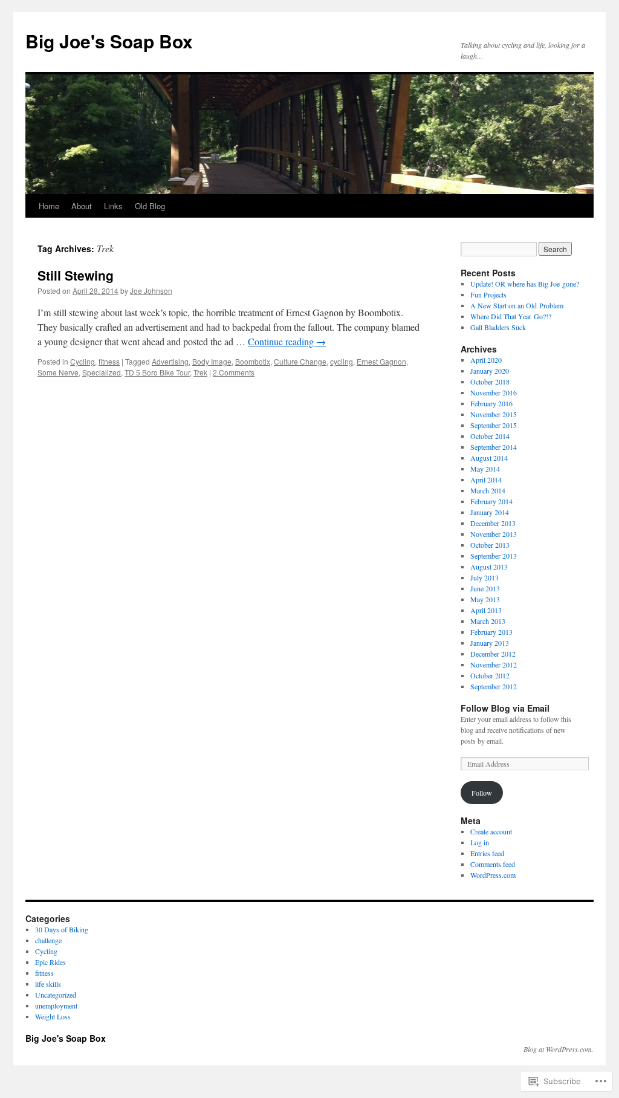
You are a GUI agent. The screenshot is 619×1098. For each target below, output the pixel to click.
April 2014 (486, 479)
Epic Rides (50, 962)
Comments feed (492, 864)
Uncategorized (55, 994)
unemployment (56, 1005)
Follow (482, 793)
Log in (479, 842)
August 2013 (489, 566)
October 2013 (490, 545)
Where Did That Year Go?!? (510, 316)
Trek (200, 372)
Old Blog (150, 206)
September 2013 (493, 555)
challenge (48, 940)
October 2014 (490, 436)
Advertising (170, 361)
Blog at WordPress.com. (558, 1049)
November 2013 (493, 534)
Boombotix (252, 361)
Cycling (82, 361)
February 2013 (491, 632)
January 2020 (489, 370)
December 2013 (493, 523)
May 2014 (485, 468)
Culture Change (300, 361)
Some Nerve (58, 372)
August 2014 (489, 458)
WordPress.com (493, 875)
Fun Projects (488, 294)
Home (49, 206)
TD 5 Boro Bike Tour (157, 372)
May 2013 (485, 599)
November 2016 (493, 392)
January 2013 (489, 643)
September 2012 (493, 686)
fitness (109, 361)
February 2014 (491, 501)
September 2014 (493, 447)
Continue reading (287, 341)
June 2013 (485, 588)
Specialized (101, 372)
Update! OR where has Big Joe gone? (524, 283)
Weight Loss (53, 1016)
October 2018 (490, 381)
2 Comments (233, 372)
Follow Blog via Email (505, 708)
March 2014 (487, 490)
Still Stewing (75, 275)
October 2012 (490, 675)
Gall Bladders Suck (498, 327)
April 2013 (486, 610)
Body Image (212, 361)
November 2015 (493, 414)
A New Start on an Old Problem (516, 305)
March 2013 (487, 621)
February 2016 (491, 403)
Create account (491, 831)
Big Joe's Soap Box (109, 41)
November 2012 (493, 664)
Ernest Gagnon (381, 361)
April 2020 (486, 360)
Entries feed (487, 853)
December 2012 (493, 653)
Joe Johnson (151, 290)
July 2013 (484, 577)
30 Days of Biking (61, 929)
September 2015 (493, 425)
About (81, 206)
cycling (341, 361)
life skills (48, 984)
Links (113, 206)
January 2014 (489, 512)
